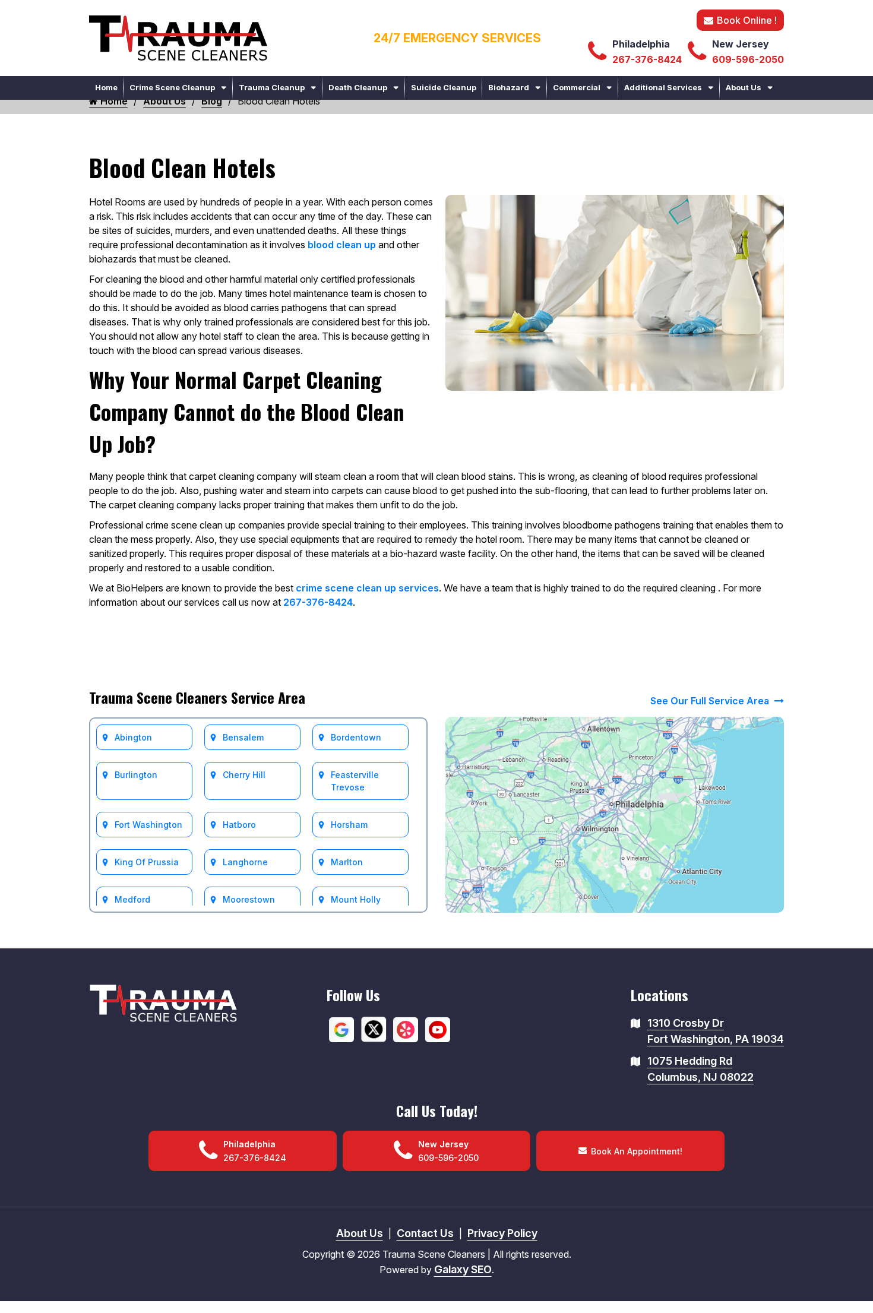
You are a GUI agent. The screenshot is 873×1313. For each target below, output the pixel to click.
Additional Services (663, 87)
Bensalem (243, 737)
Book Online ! (747, 20)
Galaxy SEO (463, 1269)
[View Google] (341, 1029)
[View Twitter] (373, 1029)
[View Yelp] (405, 1029)
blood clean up (342, 245)
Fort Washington (148, 825)
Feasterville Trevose (355, 781)
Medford (132, 899)
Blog (211, 101)
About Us (743, 87)
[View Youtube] (438, 1029)
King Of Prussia (147, 862)
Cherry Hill (244, 775)
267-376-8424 (318, 602)
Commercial (576, 87)
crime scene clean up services (367, 588)
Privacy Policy (502, 1233)
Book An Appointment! (636, 1151)
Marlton (347, 862)
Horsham (349, 825)
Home (106, 87)
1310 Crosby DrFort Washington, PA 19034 (715, 1031)
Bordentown (356, 737)
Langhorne (245, 862)
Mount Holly (356, 899)
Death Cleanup (357, 87)
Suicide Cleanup (443, 87)
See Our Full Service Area (710, 701)
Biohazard (508, 87)
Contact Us (425, 1233)
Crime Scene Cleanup (172, 87)
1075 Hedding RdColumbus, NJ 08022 (700, 1069)
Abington (133, 737)
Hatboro (239, 825)
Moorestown (249, 899)
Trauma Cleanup (272, 87)
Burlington (136, 775)
